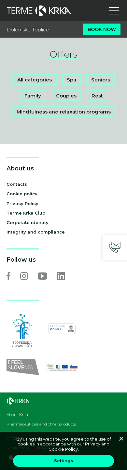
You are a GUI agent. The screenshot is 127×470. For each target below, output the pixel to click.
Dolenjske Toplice (28, 30)
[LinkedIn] (61, 276)
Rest (97, 96)
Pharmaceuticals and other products (41, 424)
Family (32, 96)
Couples (66, 96)
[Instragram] (24, 276)
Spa (71, 80)
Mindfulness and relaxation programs (64, 112)
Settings (63, 460)
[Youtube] (42, 276)
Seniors (100, 80)
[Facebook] (8, 276)
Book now (102, 29)
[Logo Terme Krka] (39, 10)
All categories (34, 80)
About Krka (17, 415)
